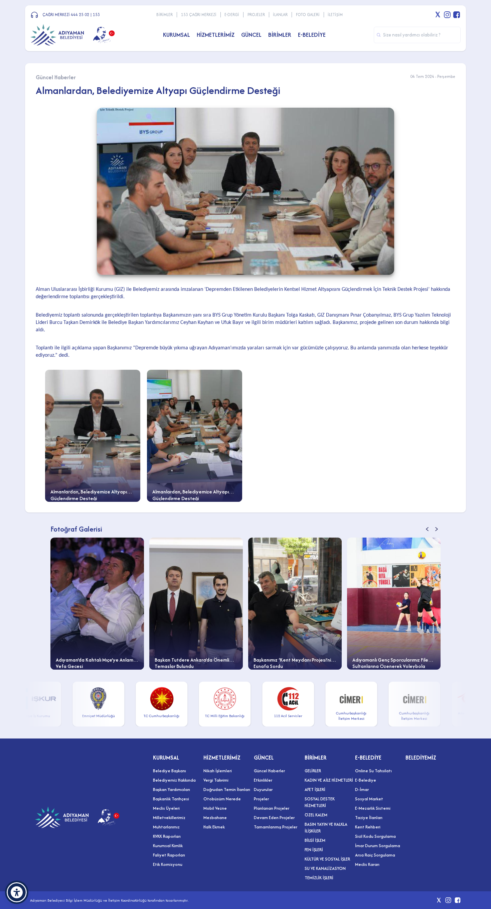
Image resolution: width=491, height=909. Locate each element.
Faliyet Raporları (169, 855)
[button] (17, 892)
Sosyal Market (369, 799)
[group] (104, 604)
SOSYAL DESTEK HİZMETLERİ (320, 802)
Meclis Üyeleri (166, 808)
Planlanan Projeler (271, 808)
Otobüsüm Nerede (222, 799)
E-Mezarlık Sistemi (372, 808)
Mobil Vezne (215, 808)
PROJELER (256, 14)
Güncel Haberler (269, 771)
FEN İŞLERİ (314, 849)
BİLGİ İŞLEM (315, 840)
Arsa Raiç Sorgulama (375, 855)
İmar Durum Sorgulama (377, 845)
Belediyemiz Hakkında (174, 780)
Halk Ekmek (214, 827)
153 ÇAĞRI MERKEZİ (198, 14)
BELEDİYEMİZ (420, 758)
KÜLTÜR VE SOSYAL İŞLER (327, 859)
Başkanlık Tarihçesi (171, 799)
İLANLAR (280, 14)
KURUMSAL (166, 758)
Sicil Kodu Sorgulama (375, 836)
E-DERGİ (231, 14)
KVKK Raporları (167, 836)
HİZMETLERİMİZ (221, 758)
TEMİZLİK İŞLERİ (319, 878)
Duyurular (263, 789)
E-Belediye (365, 780)
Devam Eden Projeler (274, 817)
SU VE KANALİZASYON (325, 868)
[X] (438, 15)
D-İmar (362, 789)
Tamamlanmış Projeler (275, 827)
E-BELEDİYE (368, 758)
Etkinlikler (263, 780)
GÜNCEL (264, 758)
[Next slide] (437, 529)
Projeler (261, 799)
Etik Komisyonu (167, 864)
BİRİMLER (164, 14)
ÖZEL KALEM (316, 815)
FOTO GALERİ (308, 14)
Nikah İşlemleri (217, 771)
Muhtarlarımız (166, 827)
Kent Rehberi (367, 827)
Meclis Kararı (367, 864)
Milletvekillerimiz (169, 817)
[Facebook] (457, 15)
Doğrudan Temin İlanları (226, 789)
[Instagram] (447, 15)
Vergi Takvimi (215, 780)
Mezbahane (215, 817)
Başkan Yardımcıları (171, 789)
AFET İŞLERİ (315, 789)
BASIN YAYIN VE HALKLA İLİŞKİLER (326, 827)
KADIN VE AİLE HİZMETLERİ (329, 780)
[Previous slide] (427, 529)
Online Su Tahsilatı (373, 771)
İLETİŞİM (335, 14)
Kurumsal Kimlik (168, 845)
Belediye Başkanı (169, 771)
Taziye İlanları (368, 817)
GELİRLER (313, 771)
